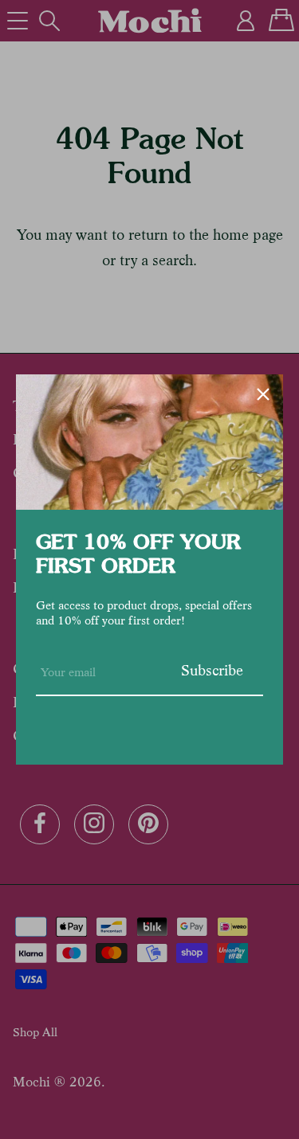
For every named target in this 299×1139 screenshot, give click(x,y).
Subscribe (212, 670)
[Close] (263, 394)
